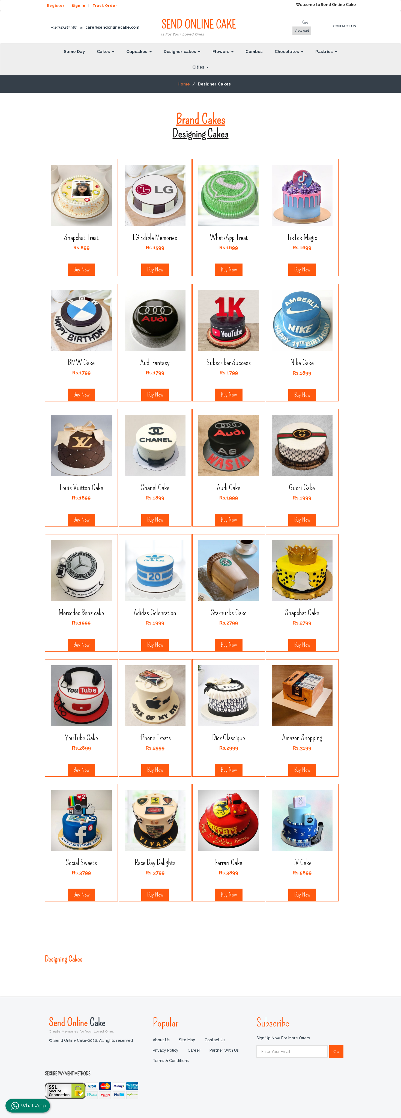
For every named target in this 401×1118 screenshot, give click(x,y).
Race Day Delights (155, 862)
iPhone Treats (155, 737)
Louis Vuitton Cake (81, 487)
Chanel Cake (154, 487)
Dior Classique (228, 737)
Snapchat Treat (81, 237)
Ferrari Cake (228, 862)
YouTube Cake (81, 737)
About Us (161, 1040)
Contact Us (215, 1040)
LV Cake (302, 862)
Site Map (187, 1040)
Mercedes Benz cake (81, 612)
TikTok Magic (302, 237)
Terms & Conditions (171, 1060)
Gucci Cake (302, 487)
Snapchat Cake (302, 612)
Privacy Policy (165, 1050)
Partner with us (224, 1050)
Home (184, 84)
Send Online (81, 1024)
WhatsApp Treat (228, 237)
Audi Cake (228, 487)
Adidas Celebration (155, 612)
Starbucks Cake (228, 612)
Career (194, 1050)
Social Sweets (81, 862)
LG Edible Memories (155, 237)
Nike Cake (302, 362)
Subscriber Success (229, 362)
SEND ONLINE (198, 27)
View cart (302, 30)
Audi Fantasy (155, 362)
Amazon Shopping (302, 737)
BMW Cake (81, 362)
